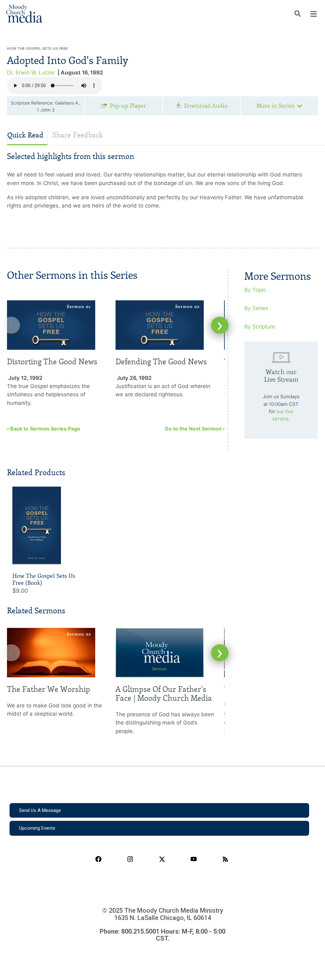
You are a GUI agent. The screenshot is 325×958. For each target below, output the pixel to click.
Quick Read (25, 135)
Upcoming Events (37, 828)
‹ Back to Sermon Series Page (43, 428)
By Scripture (259, 326)
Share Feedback (77, 135)
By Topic (255, 290)
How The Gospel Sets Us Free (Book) (43, 579)
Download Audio (206, 105)
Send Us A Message (40, 810)
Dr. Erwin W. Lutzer (31, 72)
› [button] (219, 325)
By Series (256, 308)
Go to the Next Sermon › (195, 428)
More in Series (275, 105)
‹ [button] (11, 325)
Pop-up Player (128, 105)
